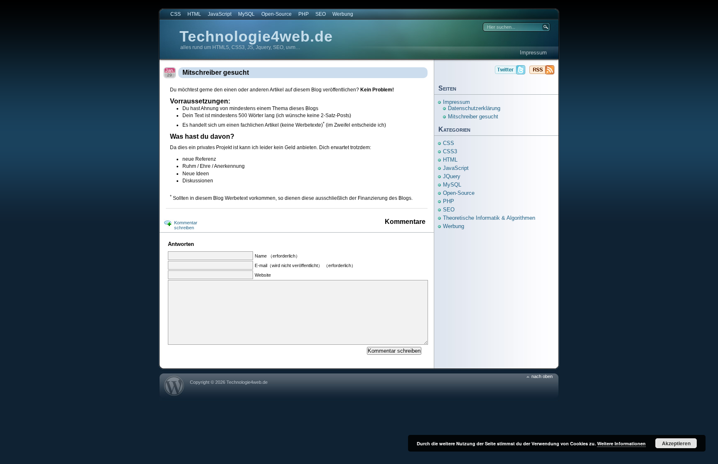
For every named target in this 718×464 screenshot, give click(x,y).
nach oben (542, 376)
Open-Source (276, 14)
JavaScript (219, 14)
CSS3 (450, 151)
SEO (320, 14)
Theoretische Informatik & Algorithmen (489, 218)
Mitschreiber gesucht (215, 72)
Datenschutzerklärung (474, 108)
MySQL (246, 14)
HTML (194, 14)
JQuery (451, 176)
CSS (175, 14)
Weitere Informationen (621, 443)
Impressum (533, 52)
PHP (303, 14)
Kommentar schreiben (185, 225)
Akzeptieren (676, 443)
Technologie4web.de (256, 36)
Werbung (342, 14)
